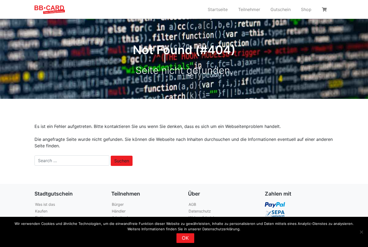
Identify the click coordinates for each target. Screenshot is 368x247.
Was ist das (45, 204)
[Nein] (361, 232)
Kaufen (41, 211)
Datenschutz (200, 211)
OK (185, 238)
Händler (119, 211)
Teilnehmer (249, 9)
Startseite (218, 9)
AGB (192, 204)
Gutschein (280, 9)
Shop (306, 9)
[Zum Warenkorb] (325, 9)
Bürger (118, 204)
